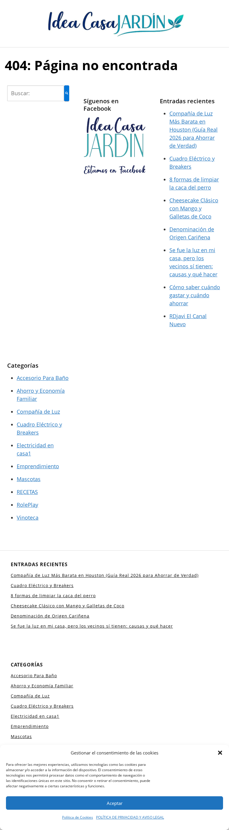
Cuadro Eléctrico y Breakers (42, 585)
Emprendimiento (38, 466)
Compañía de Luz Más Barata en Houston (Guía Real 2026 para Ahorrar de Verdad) (193, 129)
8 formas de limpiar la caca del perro (53, 595)
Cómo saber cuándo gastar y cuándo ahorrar (194, 295)
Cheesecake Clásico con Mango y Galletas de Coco (193, 208)
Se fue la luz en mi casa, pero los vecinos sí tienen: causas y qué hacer (92, 626)
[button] (220, 753)
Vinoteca (27, 517)
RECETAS (27, 491)
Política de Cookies (77, 817)
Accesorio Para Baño (43, 377)
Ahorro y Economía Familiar (42, 686)
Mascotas (29, 479)
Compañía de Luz (38, 411)
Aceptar (115, 803)
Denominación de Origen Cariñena (50, 616)
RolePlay (27, 504)
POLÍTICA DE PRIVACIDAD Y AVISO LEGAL (130, 817)
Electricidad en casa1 (35, 716)
